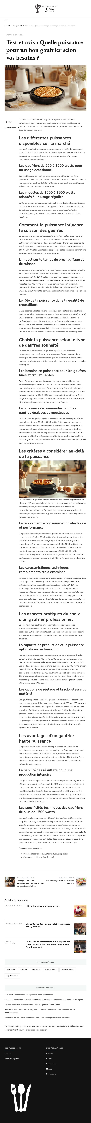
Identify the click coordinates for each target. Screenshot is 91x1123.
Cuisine (23, 970)
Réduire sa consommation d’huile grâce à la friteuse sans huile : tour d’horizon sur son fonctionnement (48, 944)
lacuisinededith (9, 128)
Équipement (12, 976)
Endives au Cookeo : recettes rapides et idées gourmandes (29, 994)
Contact (8, 1054)
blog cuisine (22, 1026)
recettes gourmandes (41, 1026)
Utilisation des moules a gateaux (43, 906)
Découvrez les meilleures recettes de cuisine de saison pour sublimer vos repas (37, 1017)
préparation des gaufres (30, 239)
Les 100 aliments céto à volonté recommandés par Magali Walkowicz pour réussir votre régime (44, 999)
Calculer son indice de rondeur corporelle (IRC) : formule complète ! (32, 1005)
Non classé (50, 970)
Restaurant (68, 970)
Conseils (11, 970)
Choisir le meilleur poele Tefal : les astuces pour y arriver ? (48, 925)
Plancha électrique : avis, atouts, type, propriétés (45, 853)
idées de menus (77, 1026)
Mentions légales (12, 1059)
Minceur (36, 970)
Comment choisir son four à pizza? (38, 857)
